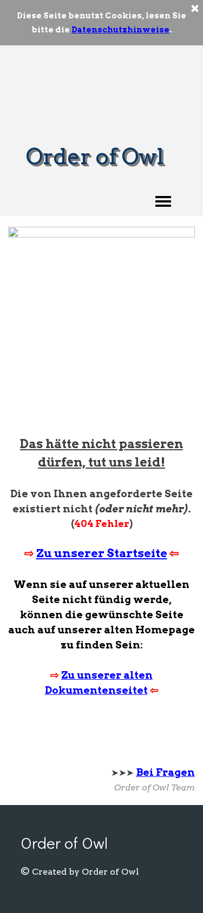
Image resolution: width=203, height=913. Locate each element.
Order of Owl (95, 156)
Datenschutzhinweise (120, 30)
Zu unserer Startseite (101, 553)
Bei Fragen (165, 772)
